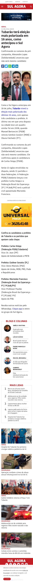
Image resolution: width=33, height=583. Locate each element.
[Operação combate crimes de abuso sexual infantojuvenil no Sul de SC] (16, 461)
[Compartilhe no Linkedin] (16, 66)
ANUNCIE (17, 1)
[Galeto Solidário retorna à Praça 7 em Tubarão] (16, 486)
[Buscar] (31, 6)
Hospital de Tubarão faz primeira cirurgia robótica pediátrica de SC (17, 418)
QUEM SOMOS (9, 1)
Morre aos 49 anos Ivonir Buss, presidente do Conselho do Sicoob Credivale (18, 390)
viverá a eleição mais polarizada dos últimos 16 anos (14, 111)
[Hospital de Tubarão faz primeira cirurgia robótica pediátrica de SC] (16, 436)
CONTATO (25, 1)
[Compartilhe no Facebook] (2, 66)
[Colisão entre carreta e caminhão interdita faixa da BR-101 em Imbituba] (16, 540)
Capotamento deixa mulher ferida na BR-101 (17, 404)
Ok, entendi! (7, 579)
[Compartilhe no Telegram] (13, 66)
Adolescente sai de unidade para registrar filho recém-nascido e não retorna (17, 398)
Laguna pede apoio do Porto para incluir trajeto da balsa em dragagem (17, 411)
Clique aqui (17, 309)
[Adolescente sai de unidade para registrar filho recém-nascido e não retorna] (16, 512)
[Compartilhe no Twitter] (6, 66)
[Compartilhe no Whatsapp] (9, 66)
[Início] (16, 7)
